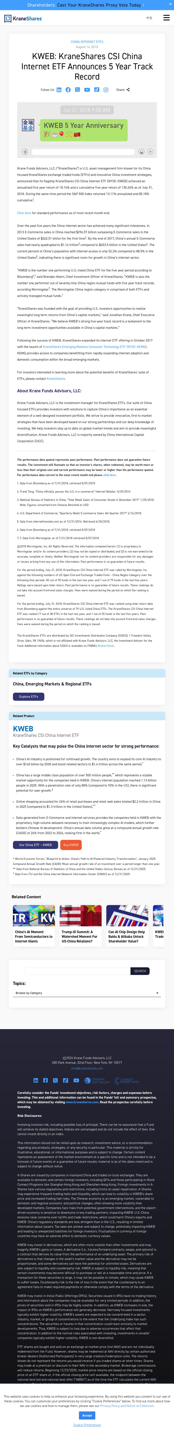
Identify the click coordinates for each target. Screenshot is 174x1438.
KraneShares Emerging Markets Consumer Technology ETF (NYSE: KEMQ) (95, 347)
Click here (24, 213)
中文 (149, 18)
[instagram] (106, 90)
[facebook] (68, 90)
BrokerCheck (106, 646)
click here (109, 475)
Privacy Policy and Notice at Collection (127, 1406)
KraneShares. (56, 378)
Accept (87, 1415)
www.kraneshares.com (82, 1102)
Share (120, 90)
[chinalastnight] (97, 1081)
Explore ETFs (28, 696)
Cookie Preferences (87, 1425)
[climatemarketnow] (127, 1080)
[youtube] (87, 90)
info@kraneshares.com (87, 1068)
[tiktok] (96, 90)
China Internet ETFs (87, 42)
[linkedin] (59, 90)
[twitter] (77, 90)
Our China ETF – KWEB (35, 845)
